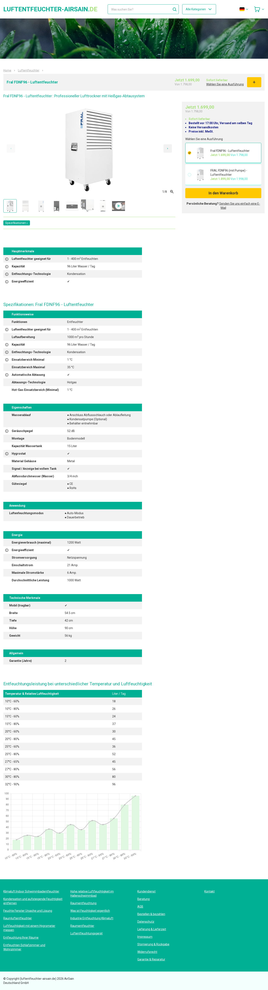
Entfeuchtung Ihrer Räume (21, 937)
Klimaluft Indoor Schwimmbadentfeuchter (31, 891)
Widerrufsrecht (147, 952)
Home (7, 70)
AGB (140, 906)
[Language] (244, 9)
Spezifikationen (15, 223)
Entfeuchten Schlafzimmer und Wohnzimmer (24, 947)
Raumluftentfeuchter (17, 918)
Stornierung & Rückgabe (153, 944)
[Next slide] (168, 148)
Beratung (143, 899)
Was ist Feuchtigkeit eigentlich (90, 910)
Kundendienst (146, 891)
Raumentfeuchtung (83, 903)
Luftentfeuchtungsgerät (86, 933)
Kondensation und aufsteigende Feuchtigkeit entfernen (32, 901)
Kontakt (209, 891)
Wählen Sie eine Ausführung (225, 84)
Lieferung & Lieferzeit (151, 929)
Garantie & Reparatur (151, 959)
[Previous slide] (11, 148)
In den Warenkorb (223, 193)
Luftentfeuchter (28, 70)
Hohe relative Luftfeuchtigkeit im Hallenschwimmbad (92, 893)
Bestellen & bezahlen (151, 914)
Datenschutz (145, 921)
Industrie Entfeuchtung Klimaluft (91, 918)
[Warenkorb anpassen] (259, 9)
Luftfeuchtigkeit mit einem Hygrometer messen (29, 928)
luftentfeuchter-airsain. (50, 9)
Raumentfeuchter (82, 926)
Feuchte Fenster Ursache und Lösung (27, 910)
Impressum (144, 936)
